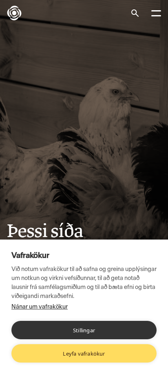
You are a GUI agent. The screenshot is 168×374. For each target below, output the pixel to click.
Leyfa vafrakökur (84, 353)
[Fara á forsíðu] (21, 13)
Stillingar (84, 330)
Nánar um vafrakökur (39, 306)
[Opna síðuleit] (135, 13)
